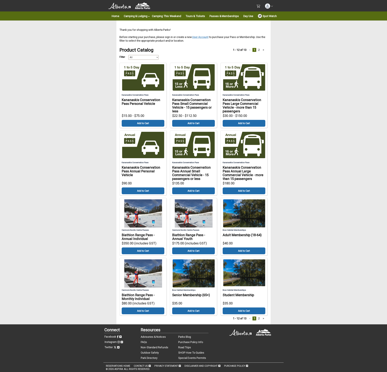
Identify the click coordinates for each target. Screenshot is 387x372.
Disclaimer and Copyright (201, 365)
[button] (269, 6)
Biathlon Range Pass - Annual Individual (138, 237)
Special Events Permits (192, 357)
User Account (200, 37)
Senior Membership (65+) (191, 295)
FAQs (144, 342)
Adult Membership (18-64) (242, 235)
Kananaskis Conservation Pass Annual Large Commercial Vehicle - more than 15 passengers (243, 173)
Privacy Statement (166, 365)
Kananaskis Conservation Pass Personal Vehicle (141, 102)
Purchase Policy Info (190, 342)
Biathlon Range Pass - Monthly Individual (138, 297)
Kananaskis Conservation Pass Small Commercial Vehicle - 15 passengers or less (192, 105)
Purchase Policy (234, 365)
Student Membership (238, 295)
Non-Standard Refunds (154, 347)
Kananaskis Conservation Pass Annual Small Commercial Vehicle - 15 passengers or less (191, 173)
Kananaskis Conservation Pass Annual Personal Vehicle (141, 171)
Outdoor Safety (150, 352)
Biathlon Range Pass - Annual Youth (188, 237)
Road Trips (184, 347)
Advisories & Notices (153, 336)
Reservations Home (118, 365)
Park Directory (149, 357)
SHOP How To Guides (191, 352)
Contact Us (141, 365)
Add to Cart (143, 123)
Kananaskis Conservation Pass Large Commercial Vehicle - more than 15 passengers (242, 105)
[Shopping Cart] (258, 6)
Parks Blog (184, 336)
